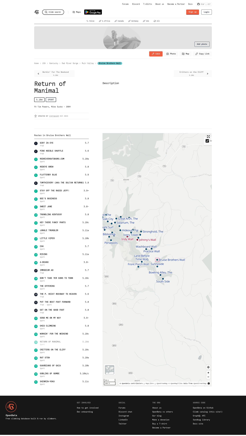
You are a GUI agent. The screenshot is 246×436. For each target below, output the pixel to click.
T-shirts (147, 4)
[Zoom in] (208, 373)
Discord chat (125, 412)
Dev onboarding (85, 412)
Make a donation (160, 420)
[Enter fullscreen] (208, 136)
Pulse (91, 21)
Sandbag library (201, 420)
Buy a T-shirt (159, 424)
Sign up (193, 12)
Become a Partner (176, 4)
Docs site (198, 424)
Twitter (123, 424)
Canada (121, 21)
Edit (158, 54)
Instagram (124, 416)
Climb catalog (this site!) (208, 412)
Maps (78, 12)
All (158, 21)
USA (147, 21)
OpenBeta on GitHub (203, 408)
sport (51, 99)
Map (187, 54)
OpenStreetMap (199, 383)
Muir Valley (88, 63)
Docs (190, 4)
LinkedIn (123, 420)
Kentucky (53, 63)
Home (36, 63)
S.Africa (106, 21)
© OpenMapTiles (176, 383)
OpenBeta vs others (162, 412)
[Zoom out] (208, 377)
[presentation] (202, 44)
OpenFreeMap (162, 383)
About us (159, 4)
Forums (125, 4)
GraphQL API (199, 416)
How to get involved (88, 408)
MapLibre (150, 383)
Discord (136, 4)
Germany (134, 21)
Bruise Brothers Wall (110, 63)
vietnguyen (54, 116)
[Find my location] (208, 367)
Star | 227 (205, 4)
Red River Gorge (70, 63)
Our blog (156, 416)
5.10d (39, 99)
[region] (157, 260)
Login (206, 12)
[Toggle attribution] (208, 383)
